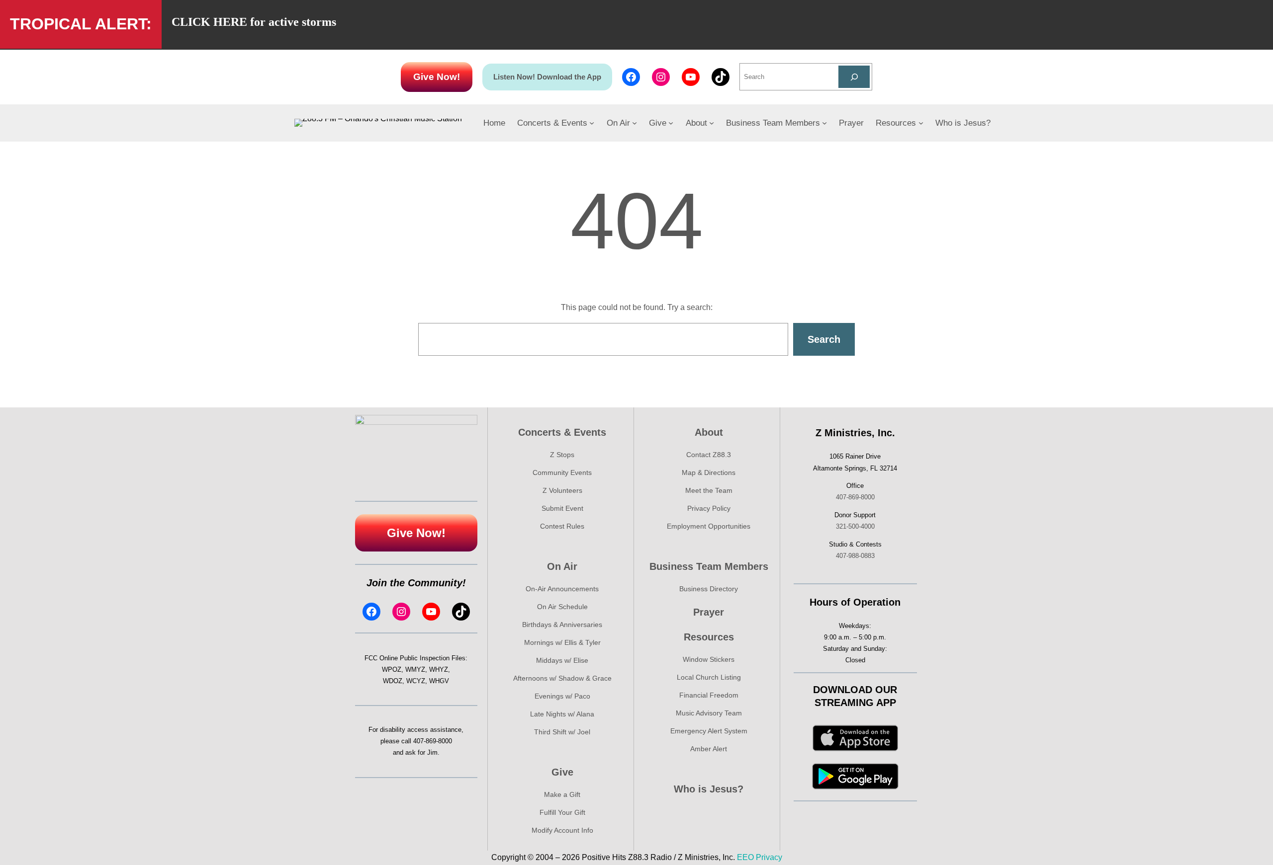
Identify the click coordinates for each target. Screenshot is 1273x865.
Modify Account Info (562, 830)
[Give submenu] (670, 122)
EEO (745, 857)
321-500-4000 (855, 526)
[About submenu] (711, 122)
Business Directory (708, 589)
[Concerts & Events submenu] (591, 122)
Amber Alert (708, 749)
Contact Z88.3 (708, 455)
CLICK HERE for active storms (254, 21)
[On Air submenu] (634, 122)
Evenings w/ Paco (562, 696)
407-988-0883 (855, 555)
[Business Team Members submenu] (824, 122)
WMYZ (415, 669)
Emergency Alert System (708, 731)
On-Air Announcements (562, 589)
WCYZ (415, 681)
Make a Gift (562, 794)
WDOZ (392, 681)
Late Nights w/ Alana (562, 714)
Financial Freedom (708, 695)
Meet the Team (708, 490)
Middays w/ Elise (562, 660)
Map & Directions (708, 472)
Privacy (769, 857)
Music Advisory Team (709, 713)
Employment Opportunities (708, 526)
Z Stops (562, 455)
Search (824, 339)
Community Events (562, 472)
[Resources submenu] (920, 122)
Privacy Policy (708, 508)
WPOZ (391, 669)
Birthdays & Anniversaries (562, 625)
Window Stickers (708, 659)
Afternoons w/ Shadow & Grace (562, 678)
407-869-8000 (432, 741)
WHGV (439, 681)
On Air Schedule (562, 607)
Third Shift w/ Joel (562, 732)
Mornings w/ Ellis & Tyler (562, 642)
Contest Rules (562, 526)
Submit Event (562, 508)
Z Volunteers (562, 490)
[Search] (854, 77)
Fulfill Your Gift (562, 812)
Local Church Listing (709, 677)
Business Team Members (708, 566)
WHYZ (438, 669)
